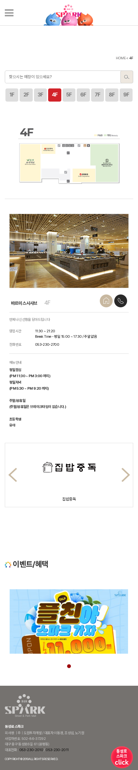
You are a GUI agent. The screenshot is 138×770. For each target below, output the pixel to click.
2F (26, 95)
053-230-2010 (31, 750)
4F (55, 95)
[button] (125, 475)
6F (83, 95)
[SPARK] (69, 13)
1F (12, 95)
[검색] (126, 76)
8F (112, 95)
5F (69, 95)
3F (40, 95)
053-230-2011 (57, 750)
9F (126, 95)
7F (97, 95)
